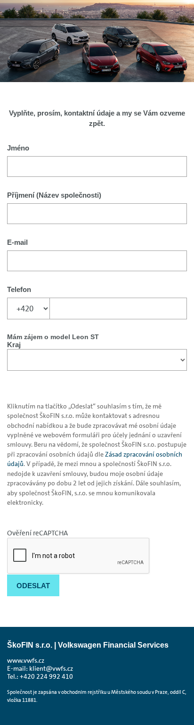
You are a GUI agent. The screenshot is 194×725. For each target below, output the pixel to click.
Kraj (14, 345)
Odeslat (33, 586)
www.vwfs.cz (25, 661)
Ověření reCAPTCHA (37, 533)
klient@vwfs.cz (51, 669)
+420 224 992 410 (46, 677)
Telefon (19, 289)
